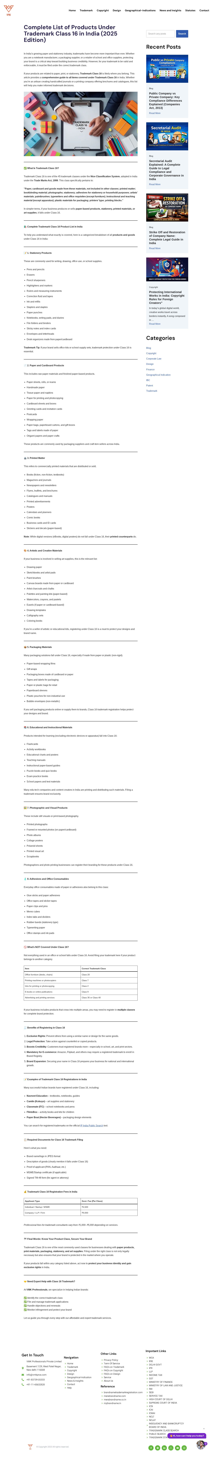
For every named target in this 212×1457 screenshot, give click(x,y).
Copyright (103, 10)
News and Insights (170, 10)
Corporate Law (153, 358)
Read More (155, 113)
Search (182, 33)
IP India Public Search (91, 1125)
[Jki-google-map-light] (170, 1448)
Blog (151, 88)
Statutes (190, 10)
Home (72, 10)
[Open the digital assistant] (201, 1444)
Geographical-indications (140, 10)
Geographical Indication (158, 375)
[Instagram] (184, 1448)
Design (117, 10)
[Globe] (157, 1448)
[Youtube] (177, 1448)
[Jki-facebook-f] (151, 1448)
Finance (150, 369)
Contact (204, 10)
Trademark (86, 10)
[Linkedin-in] (164, 1448)
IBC (148, 380)
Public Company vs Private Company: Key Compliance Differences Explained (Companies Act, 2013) (165, 100)
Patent (149, 385)
